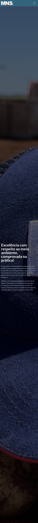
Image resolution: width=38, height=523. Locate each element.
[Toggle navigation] (34, 3)
